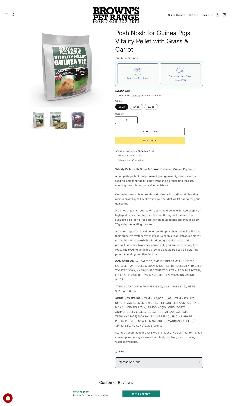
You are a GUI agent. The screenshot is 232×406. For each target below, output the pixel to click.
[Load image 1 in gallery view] (39, 120)
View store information (130, 160)
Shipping (135, 95)
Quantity (119, 114)
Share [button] (122, 351)
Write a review (141, 393)
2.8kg (151, 106)
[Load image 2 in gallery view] (58, 120)
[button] (6, 14)
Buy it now (150, 140)
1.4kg (136, 106)
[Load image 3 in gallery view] (78, 120)
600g (122, 106)
